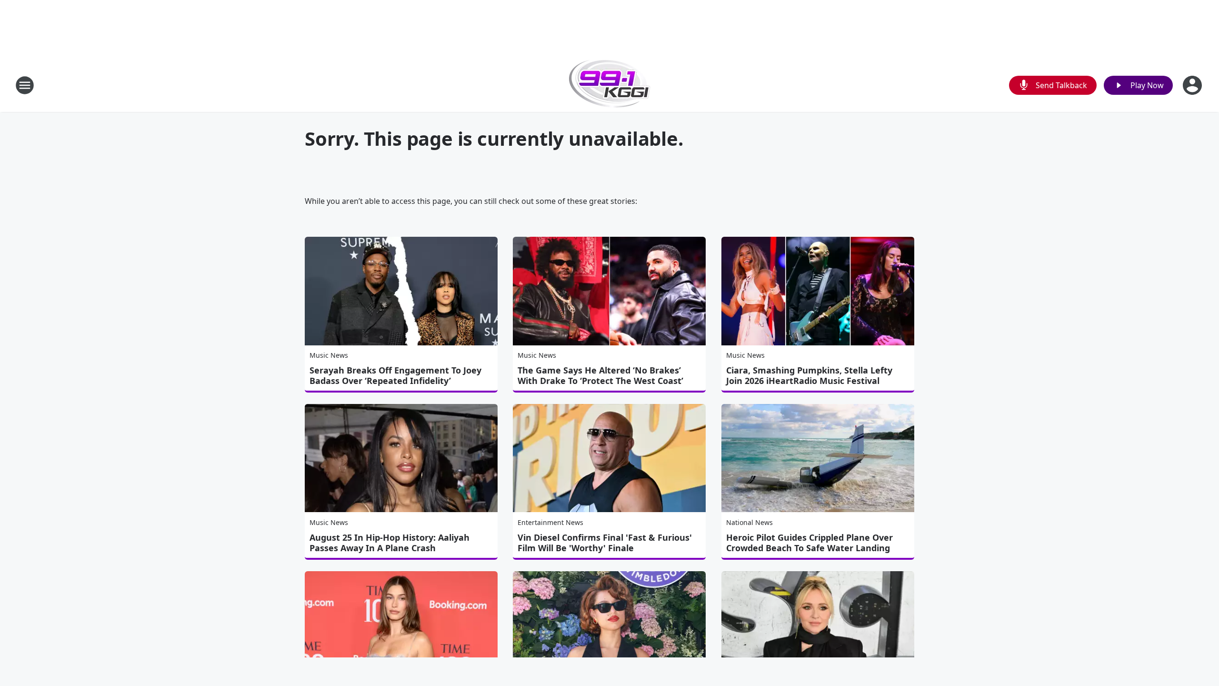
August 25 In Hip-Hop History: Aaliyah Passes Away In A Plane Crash (390, 542)
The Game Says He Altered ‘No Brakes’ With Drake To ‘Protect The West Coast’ (600, 375)
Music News (329, 355)
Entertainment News (550, 522)
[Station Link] (609, 85)
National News (749, 522)
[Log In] (1193, 85)
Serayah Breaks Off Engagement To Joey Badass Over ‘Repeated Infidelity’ (395, 375)
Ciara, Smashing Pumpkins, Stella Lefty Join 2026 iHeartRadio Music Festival (809, 375)
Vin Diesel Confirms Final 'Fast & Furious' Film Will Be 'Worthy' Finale (605, 542)
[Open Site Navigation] (24, 85)
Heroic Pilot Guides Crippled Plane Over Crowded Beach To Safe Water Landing (809, 542)
